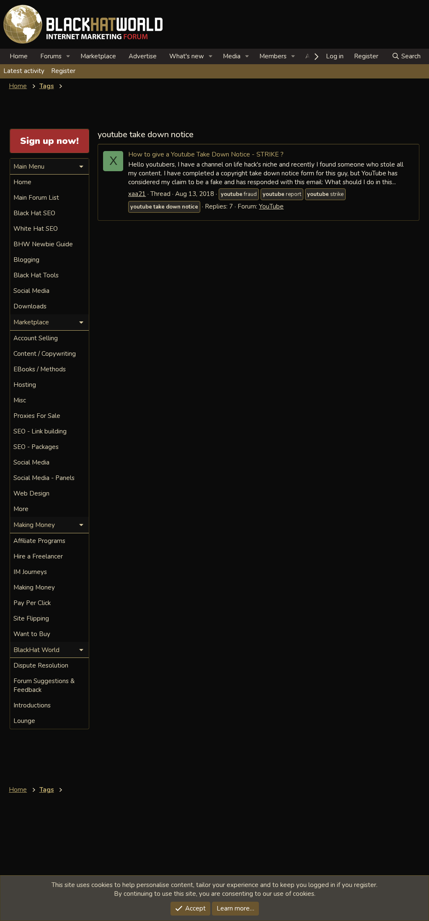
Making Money (34, 587)
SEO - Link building (40, 431)
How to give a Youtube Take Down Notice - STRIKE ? (206, 154)
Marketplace (98, 56)
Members (273, 56)
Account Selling (35, 338)
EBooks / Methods (39, 369)
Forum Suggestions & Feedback (44, 685)
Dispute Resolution (40, 665)
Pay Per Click (32, 603)
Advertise (143, 56)
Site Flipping (31, 618)
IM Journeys (30, 572)
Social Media (31, 291)
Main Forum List (36, 197)
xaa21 (137, 194)
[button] (68, 56)
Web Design (31, 493)
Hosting (24, 385)
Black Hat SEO (34, 213)
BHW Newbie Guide (43, 244)
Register (63, 71)
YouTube (271, 206)
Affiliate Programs (39, 541)
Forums (51, 56)
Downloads (30, 306)
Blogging (26, 260)
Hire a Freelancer (38, 556)
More (20, 509)
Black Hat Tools (36, 275)
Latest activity (23, 71)
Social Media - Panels (44, 478)
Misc (19, 400)
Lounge (24, 721)
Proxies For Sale (36, 416)
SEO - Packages (36, 447)
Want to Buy (31, 634)
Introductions (32, 705)
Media (231, 56)
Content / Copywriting (44, 354)
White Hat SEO (35, 228)
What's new (186, 56)
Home (19, 56)
